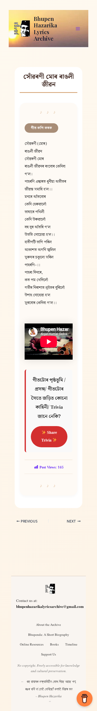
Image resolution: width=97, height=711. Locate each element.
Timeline (71, 644)
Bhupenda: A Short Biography (48, 634)
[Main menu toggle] (77, 28)
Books (54, 644)
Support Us (48, 654)
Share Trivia (49, 436)
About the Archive (48, 624)
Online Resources (32, 644)
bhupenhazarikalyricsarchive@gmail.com (50, 606)
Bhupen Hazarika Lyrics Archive (45, 28)
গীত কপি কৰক (41, 128)
